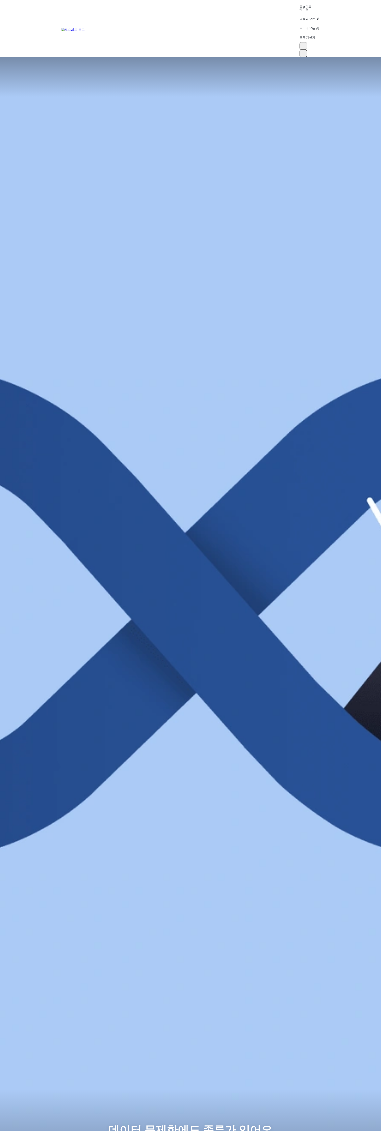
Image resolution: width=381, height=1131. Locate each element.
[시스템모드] (303, 53)
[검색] (303, 46)
